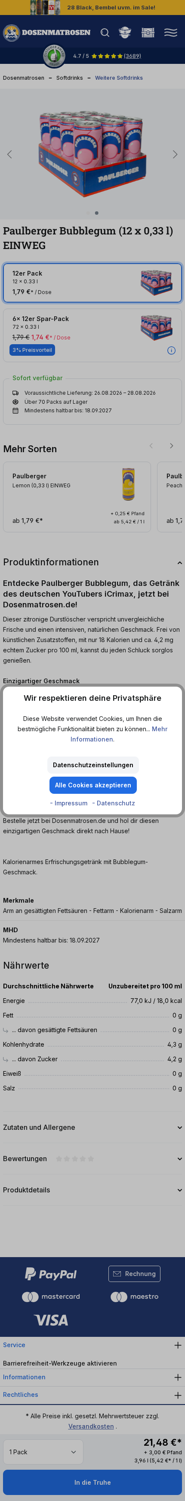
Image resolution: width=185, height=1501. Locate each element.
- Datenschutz (113, 803)
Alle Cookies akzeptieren (93, 785)
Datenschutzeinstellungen (93, 765)
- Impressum (69, 803)
